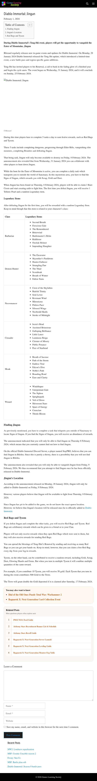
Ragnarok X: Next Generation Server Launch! (32, 639)
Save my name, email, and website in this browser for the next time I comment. (43, 726)
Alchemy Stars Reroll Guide (25, 633)
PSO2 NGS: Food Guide (23, 619)
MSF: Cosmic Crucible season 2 (22, 753)
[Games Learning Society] (11, 4)
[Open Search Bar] (87, 4)
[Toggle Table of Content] (28, 25)
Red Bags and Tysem (15, 35)
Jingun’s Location (14, 32)
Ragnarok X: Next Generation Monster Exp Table (34, 652)
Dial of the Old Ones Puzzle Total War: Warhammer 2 (35, 594)
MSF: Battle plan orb (17, 762)
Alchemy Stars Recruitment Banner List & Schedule (34, 626)
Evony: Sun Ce (14, 757)
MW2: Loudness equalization (21, 749)
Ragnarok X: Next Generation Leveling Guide (32, 646)
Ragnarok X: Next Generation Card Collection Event (34, 599)
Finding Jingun (13, 28)
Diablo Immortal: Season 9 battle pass (24, 766)
